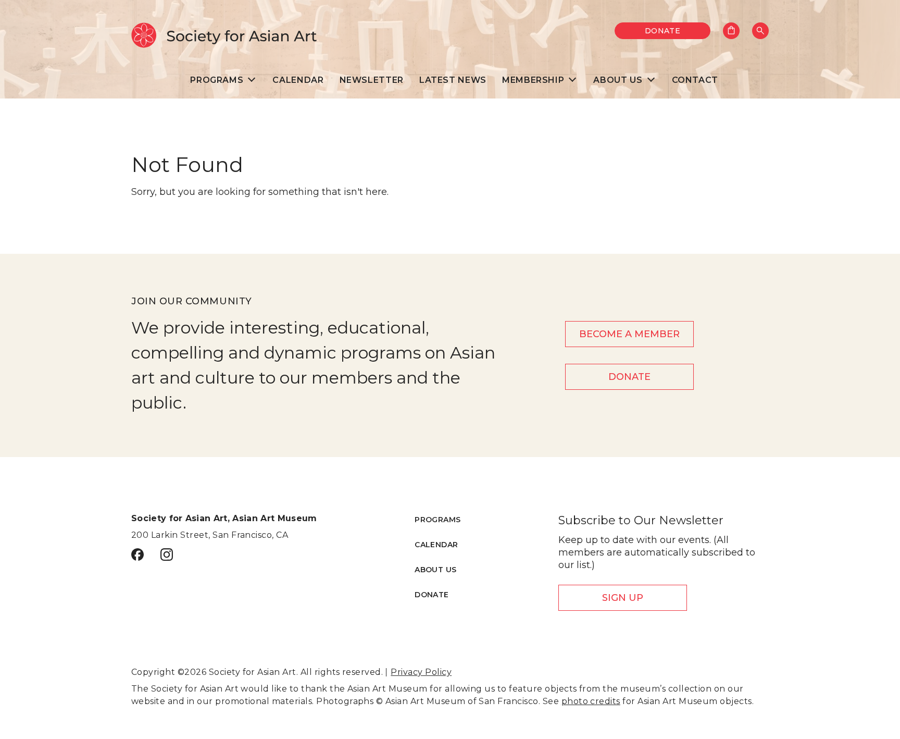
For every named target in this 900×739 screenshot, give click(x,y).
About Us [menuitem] (617, 80)
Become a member (629, 334)
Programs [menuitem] (216, 80)
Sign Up (622, 597)
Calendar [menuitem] (297, 80)
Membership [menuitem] (533, 80)
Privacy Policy (421, 672)
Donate (663, 30)
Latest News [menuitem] (452, 80)
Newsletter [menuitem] (372, 80)
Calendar (436, 544)
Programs (437, 519)
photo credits (590, 701)
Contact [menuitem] (695, 80)
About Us (435, 569)
